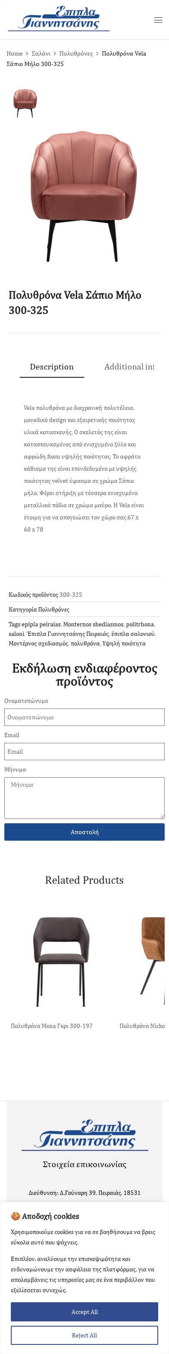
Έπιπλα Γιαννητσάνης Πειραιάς (68, 633)
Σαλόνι (41, 53)
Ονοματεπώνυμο (26, 700)
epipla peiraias (41, 624)
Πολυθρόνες (76, 53)
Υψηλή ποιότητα (124, 643)
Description (52, 366)
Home (14, 53)
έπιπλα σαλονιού (133, 633)
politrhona (140, 624)
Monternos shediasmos (93, 624)
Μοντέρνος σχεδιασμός (38, 643)
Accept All (85, 1311)
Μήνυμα (15, 769)
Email (12, 735)
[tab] (52, 366)
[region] (84, 1278)
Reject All (84, 1335)
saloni (16, 633)
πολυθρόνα (85, 643)
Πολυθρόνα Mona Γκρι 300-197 (52, 1025)
